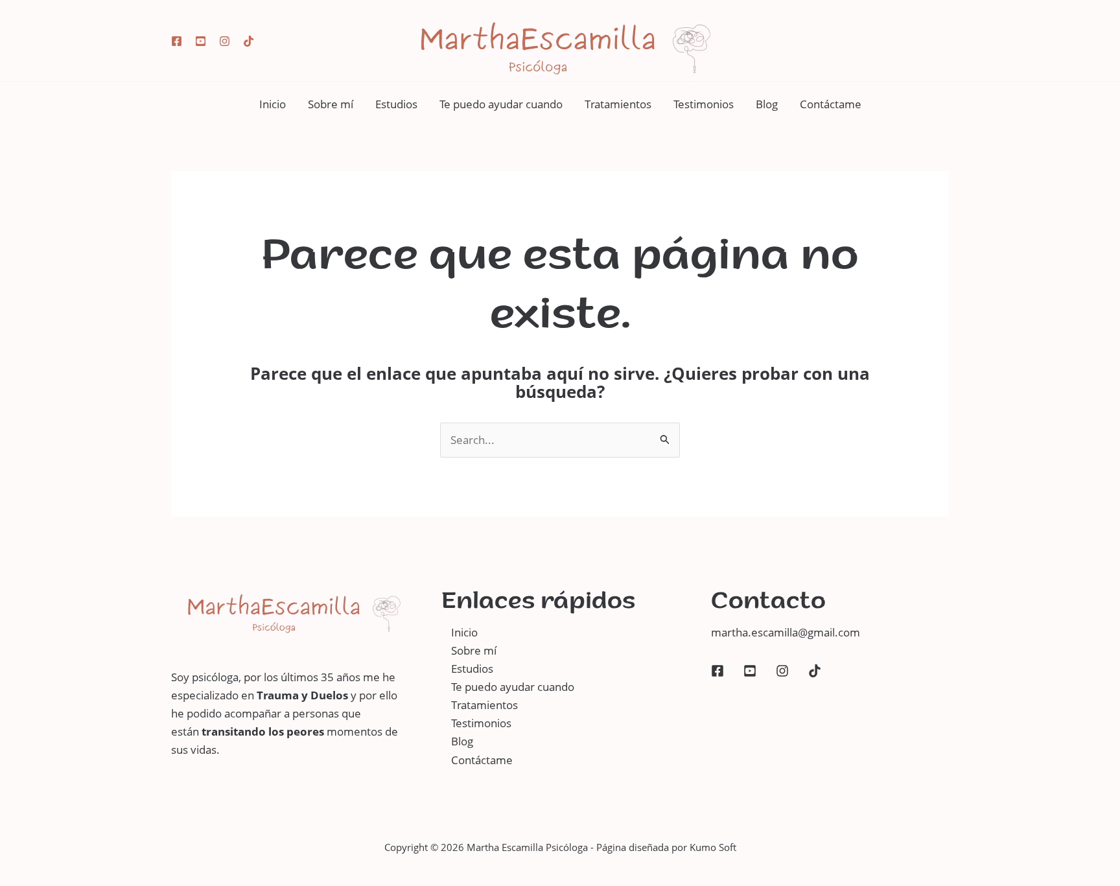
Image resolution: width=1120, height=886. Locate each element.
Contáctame (830, 104)
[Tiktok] (248, 41)
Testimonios (703, 104)
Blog (767, 104)
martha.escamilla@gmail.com (785, 632)
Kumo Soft (713, 847)
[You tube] (200, 41)
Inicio (272, 104)
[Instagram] (224, 41)
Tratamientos (618, 104)
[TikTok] (814, 670)
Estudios (396, 104)
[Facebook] (176, 41)
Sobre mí (330, 104)
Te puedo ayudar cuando (501, 104)
